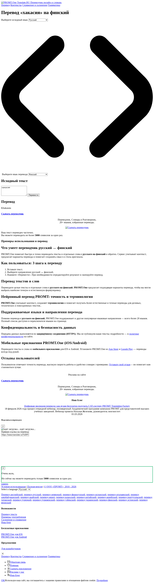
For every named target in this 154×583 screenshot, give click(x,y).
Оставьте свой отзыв (119, 364)
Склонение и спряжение (13, 519)
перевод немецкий (52, 494)
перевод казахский (65, 497)
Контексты (16, 5)
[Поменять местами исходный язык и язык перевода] (77, 171)
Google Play (127, 349)
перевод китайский (86, 497)
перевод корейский (107, 497)
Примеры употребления (13, 517)
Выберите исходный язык (14, 20)
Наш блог (6, 522)
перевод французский (74, 494)
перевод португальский (131, 497)
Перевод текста (9, 514)
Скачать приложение (20, 568)
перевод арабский (29, 497)
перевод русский (32, 494)
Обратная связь (18, 562)
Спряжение (34, 5)
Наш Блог (15, 575)
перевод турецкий (22, 500)
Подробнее (102, 580)
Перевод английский (12, 494)
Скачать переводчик (12, 214)
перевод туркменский (44, 500)
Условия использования (13, 486)
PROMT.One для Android (14, 537)
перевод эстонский (128, 500)
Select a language (9, 489)
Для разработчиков (11, 548)
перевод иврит (47, 497)
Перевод (5, 5)
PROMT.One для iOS (12, 534)
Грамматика (54, 5)
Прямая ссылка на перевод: (15, 432)
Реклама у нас (17, 572)
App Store (113, 349)
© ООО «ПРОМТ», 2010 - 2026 (60, 486)
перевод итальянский (118, 494)
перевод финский (108, 500)
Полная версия (34, 486)
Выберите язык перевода (15, 174)
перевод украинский (87, 500)
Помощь (14, 565)
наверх (4, 484)
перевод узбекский (66, 500)
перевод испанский (96, 494)
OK (3, 580)
